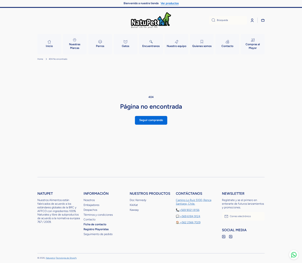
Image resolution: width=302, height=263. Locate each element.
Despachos (90, 209)
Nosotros (89, 200)
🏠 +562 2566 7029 (188, 222)
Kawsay (134, 209)
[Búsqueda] (212, 20)
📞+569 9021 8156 (187, 210)
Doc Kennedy (138, 200)
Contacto (89, 219)
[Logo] (151, 20)
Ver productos (170, 3)
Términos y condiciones (98, 214)
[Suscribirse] (260, 216)
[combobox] (228, 20)
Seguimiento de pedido (98, 234)
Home (40, 59)
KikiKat (134, 205)
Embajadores (91, 205)
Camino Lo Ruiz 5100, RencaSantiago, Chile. (193, 201)
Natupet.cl (50, 258)
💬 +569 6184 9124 (188, 216)
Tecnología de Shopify (66, 258)
